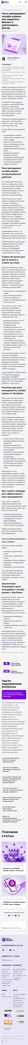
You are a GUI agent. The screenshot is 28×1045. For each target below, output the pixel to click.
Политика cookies (17, 1000)
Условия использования (19, 994)
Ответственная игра (18, 1002)
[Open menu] (25, 2)
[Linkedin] (19, 915)
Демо (3, 994)
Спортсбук (5, 971)
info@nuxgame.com (7, 960)
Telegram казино (6, 985)
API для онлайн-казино (19, 969)
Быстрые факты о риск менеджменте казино (14, 67)
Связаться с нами (6, 996)
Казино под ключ (17, 973)
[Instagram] (9, 915)
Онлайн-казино (6, 969)
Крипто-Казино (6, 973)
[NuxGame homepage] (5, 3)
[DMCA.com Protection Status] (20, 1016)
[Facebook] (12, 915)
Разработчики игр (18, 971)
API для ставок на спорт (19, 975)
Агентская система (7, 979)
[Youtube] (15, 915)
